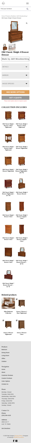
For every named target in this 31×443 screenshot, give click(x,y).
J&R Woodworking (22, 16)
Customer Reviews (7, 375)
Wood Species (8, 83)
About (3, 372)
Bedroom (4, 349)
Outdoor (4, 361)
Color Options (6, 381)
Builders (13, 16)
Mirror (5, 75)
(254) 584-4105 (6, 415)
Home (3, 16)
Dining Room (5, 352)
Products (8, 16)
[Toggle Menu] (27, 3)
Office (3, 358)
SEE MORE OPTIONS (15, 92)
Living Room (5, 355)
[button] (26, 23)
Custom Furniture (7, 378)
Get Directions (6, 428)
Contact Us (5, 384)
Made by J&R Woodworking (15, 59)
